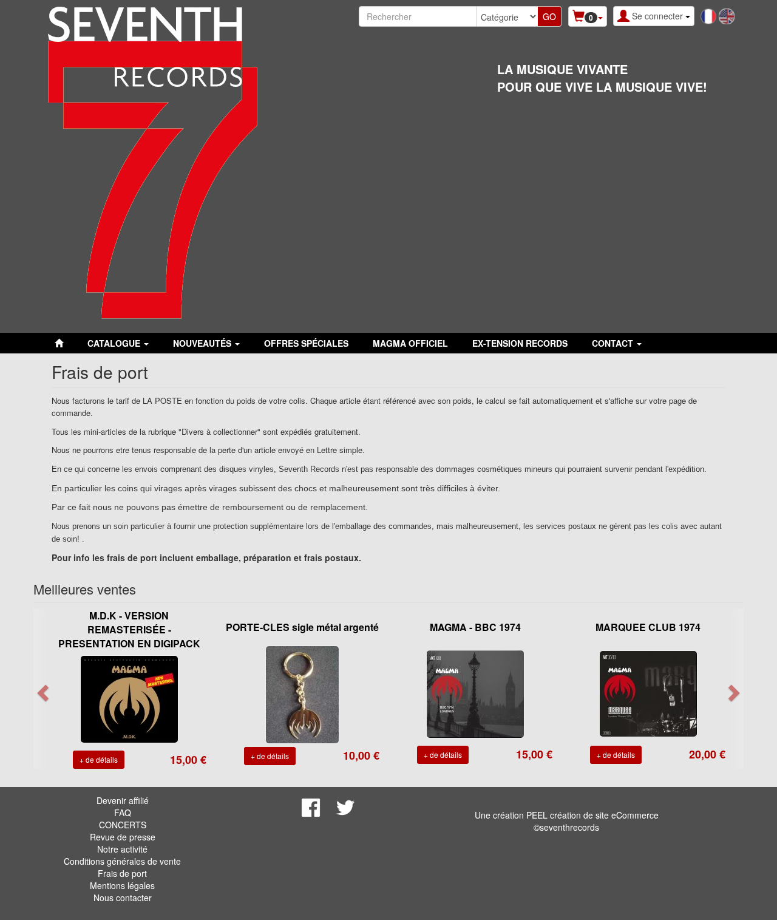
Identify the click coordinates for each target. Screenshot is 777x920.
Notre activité (122, 849)
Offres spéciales (306, 343)
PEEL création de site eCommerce (592, 815)
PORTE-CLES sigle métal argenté (302, 627)
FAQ (122, 812)
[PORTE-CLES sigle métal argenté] (302, 693)
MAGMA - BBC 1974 (475, 627)
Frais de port (122, 873)
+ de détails (99, 759)
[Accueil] (58, 343)
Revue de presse (122, 837)
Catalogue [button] (115, 343)
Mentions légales (122, 885)
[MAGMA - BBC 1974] (475, 693)
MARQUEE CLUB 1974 (648, 627)
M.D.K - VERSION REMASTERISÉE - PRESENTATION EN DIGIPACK (129, 629)
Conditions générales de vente (122, 861)
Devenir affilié (123, 800)
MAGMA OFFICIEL (410, 343)
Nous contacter (122, 897)
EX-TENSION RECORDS (520, 343)
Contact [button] (614, 343)
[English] (727, 15)
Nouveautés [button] (203, 343)
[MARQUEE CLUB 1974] (648, 693)
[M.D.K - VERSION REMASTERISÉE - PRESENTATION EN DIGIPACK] (129, 698)
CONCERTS (122, 825)
